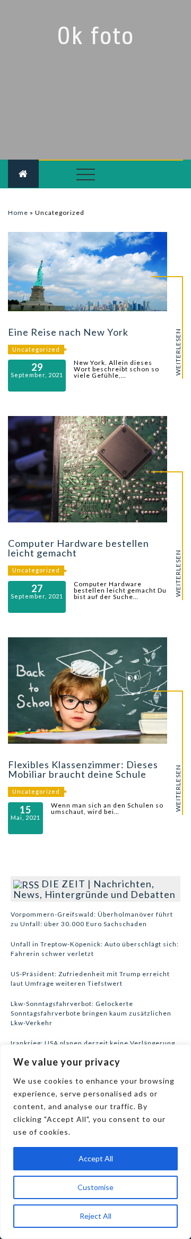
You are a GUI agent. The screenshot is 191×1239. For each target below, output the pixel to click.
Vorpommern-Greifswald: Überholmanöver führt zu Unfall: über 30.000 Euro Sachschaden (92, 919)
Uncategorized (36, 349)
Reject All (95, 1215)
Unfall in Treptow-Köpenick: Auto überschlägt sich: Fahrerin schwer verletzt (95, 949)
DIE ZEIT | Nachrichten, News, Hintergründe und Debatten (94, 889)
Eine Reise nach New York (68, 332)
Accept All (96, 1158)
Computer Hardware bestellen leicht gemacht (78, 548)
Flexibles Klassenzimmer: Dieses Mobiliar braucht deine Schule (83, 769)
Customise (95, 1187)
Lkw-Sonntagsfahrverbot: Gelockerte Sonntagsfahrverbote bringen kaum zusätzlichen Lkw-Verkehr (91, 1013)
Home (18, 213)
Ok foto (95, 36)
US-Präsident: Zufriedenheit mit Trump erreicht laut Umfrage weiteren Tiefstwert (90, 978)
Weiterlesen (178, 352)
